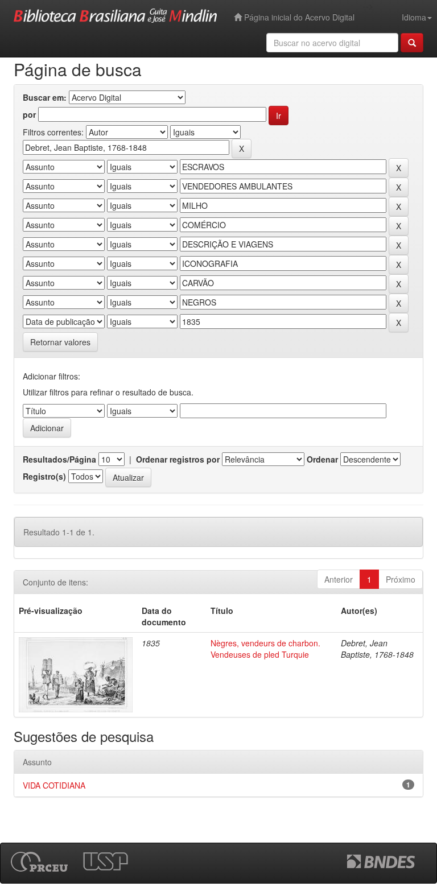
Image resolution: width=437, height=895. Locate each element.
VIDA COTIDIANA (54, 785)
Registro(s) (44, 476)
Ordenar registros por (178, 459)
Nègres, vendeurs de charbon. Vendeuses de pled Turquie (265, 648)
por (29, 114)
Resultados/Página (59, 459)
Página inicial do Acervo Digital (298, 17)
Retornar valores (60, 342)
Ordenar (322, 459)
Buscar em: (45, 97)
